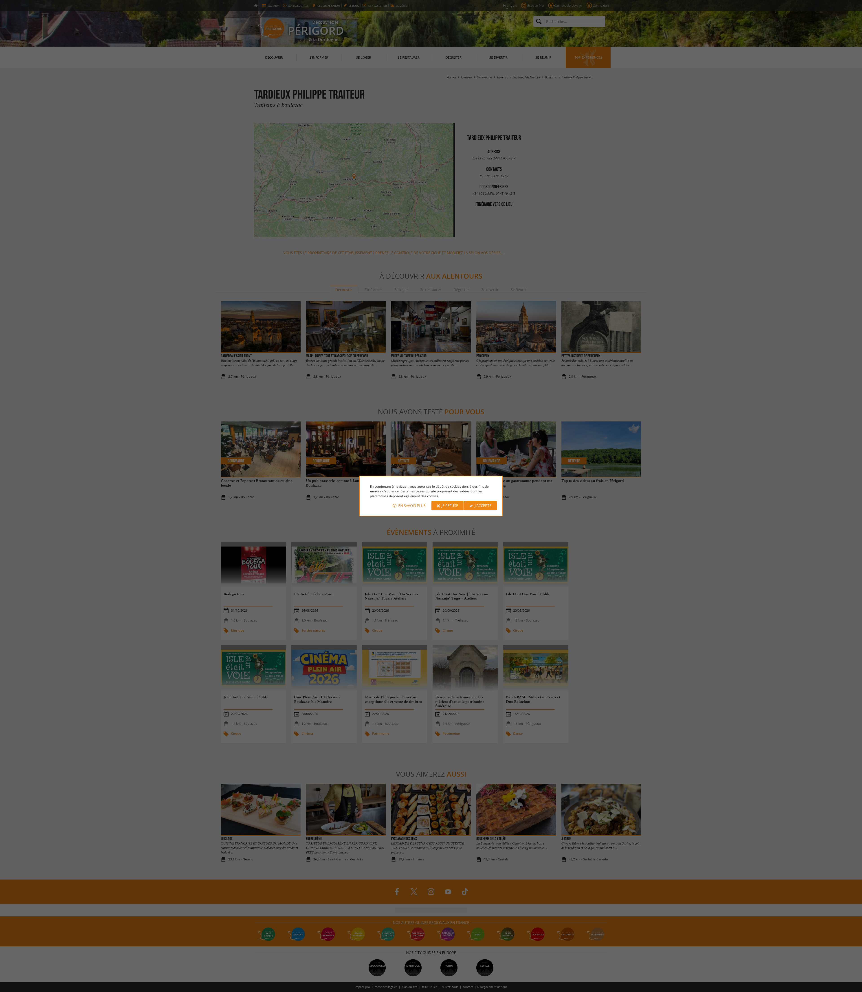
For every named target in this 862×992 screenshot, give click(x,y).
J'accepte (483, 505)
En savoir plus (412, 505)
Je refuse (450, 505)
